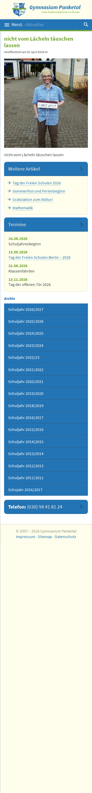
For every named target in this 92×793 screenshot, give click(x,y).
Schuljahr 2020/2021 (25, 381)
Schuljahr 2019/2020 (25, 393)
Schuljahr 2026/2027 (25, 309)
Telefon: (35, 507)
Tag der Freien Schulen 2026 (37, 182)
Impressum (25, 536)
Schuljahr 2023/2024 (25, 345)
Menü (28, 24)
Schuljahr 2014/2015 (25, 441)
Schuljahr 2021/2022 (25, 369)
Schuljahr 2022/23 (23, 357)
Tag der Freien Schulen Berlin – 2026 (39, 257)
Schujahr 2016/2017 (25, 489)
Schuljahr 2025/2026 (25, 321)
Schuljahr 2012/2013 (25, 465)
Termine (17, 224)
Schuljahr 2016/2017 (25, 417)
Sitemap (45, 536)
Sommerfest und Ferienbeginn (39, 190)
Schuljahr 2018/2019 (25, 405)
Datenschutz (65, 536)
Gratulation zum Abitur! (33, 199)
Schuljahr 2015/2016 (25, 429)
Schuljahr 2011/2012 (25, 477)
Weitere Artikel (24, 169)
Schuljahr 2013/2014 (25, 453)
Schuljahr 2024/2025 (25, 333)
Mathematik (23, 207)
